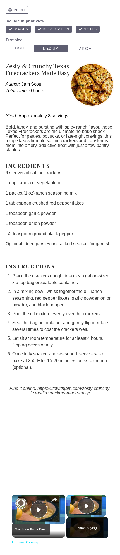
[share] (54, 500)
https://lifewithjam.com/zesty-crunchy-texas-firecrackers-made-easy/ (70, 391)
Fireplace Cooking (37, 502)
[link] (21, 503)
